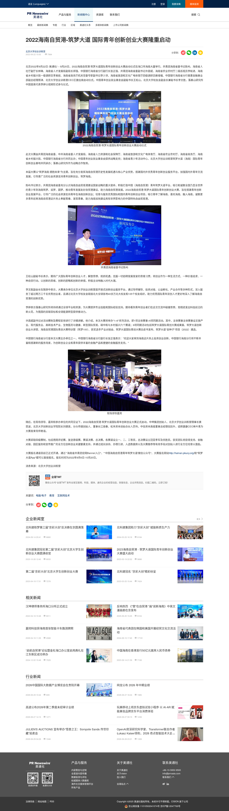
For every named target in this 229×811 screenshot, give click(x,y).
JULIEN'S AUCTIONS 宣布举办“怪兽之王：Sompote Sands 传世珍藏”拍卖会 (67, 731)
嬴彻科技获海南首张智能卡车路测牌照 (49, 628)
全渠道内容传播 (79, 773)
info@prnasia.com (171, 773)
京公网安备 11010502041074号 (144, 806)
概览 (30, 24)
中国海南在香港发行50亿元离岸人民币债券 (143, 650)
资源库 (100, 14)
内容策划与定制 (79, 770)
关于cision (122, 773)
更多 (199, 519)
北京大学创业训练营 (35, 51)
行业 (64, 24)
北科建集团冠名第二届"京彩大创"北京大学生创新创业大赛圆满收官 (55, 551)
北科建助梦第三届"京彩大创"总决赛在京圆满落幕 (55, 529)
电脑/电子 (41, 495)
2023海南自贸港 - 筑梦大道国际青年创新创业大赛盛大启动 (145, 551)
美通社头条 (85, 24)
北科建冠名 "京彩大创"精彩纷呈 (136, 571)
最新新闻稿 (42, 24)
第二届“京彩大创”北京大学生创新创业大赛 (52, 571)
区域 (73, 24)
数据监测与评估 (79, 777)
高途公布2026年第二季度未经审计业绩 (50, 707)
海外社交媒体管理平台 (82, 783)
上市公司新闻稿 (120, 24)
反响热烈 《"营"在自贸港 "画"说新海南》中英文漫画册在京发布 (146, 608)
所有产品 (75, 787)
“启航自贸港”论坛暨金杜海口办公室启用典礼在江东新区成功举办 (55, 652)
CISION (175, 801)
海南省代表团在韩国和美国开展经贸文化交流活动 (146, 630)
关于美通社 (124, 762)
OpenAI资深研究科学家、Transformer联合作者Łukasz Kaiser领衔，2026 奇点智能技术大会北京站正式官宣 (146, 731)
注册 (153, 3)
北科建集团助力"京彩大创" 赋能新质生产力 (143, 527)
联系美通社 (170, 762)
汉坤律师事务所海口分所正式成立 (47, 606)
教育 (51, 495)
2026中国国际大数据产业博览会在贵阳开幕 (53, 685)
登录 (162, 3)
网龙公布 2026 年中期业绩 (133, 685)
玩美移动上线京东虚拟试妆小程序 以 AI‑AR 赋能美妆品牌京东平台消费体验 (145, 709)
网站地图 (42, 801)
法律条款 (30, 801)
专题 (55, 24)
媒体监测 (194, 3)
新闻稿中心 (83, 14)
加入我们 (121, 777)
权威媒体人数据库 (80, 780)
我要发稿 (176, 3)
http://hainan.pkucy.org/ (181, 453)
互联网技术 (63, 495)
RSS (52, 801)
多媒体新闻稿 (101, 24)
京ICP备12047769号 (170, 806)
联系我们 (115, 14)
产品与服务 (65, 14)
